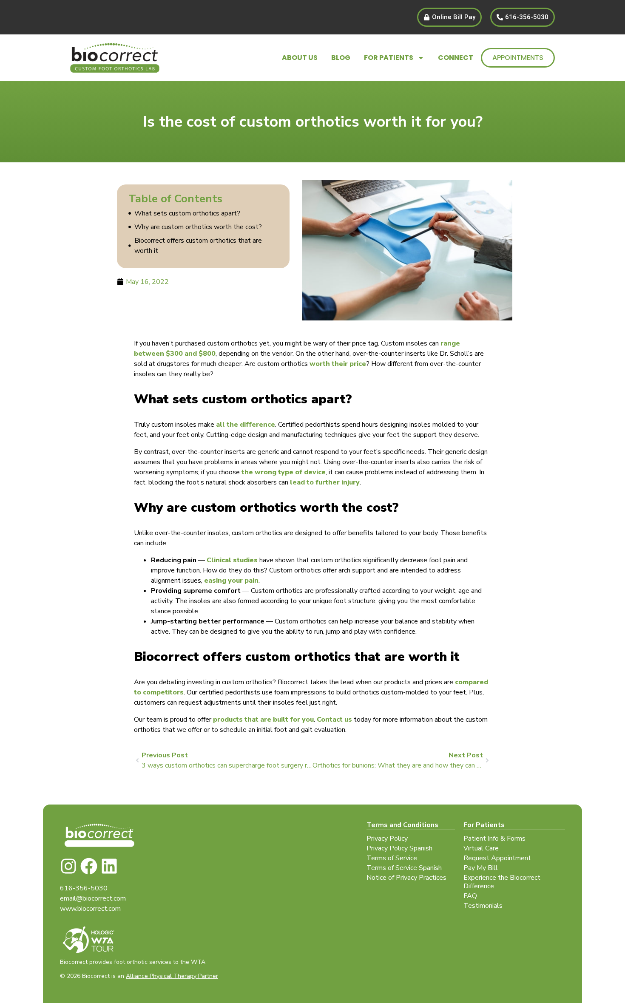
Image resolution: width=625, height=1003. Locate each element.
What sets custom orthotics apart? (187, 213)
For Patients (388, 57)
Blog (340, 57)
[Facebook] (88, 866)
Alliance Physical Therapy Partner (172, 976)
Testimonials (483, 905)
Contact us (334, 719)
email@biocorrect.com (93, 898)
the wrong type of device (283, 472)
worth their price (338, 363)
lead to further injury (325, 482)
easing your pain (231, 580)
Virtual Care (481, 848)
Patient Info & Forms (494, 838)
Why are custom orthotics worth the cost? (199, 227)
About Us (300, 57)
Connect (455, 57)
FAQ (470, 896)
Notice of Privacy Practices (406, 877)
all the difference (245, 424)
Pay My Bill (480, 868)
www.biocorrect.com (90, 908)
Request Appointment (497, 858)
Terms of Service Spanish (404, 868)
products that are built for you (263, 719)
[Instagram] (68, 866)
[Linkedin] (109, 866)
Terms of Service (391, 858)
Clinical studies (232, 560)
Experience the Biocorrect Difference (501, 881)
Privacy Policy (387, 838)
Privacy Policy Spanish (399, 848)
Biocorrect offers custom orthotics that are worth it (198, 245)
